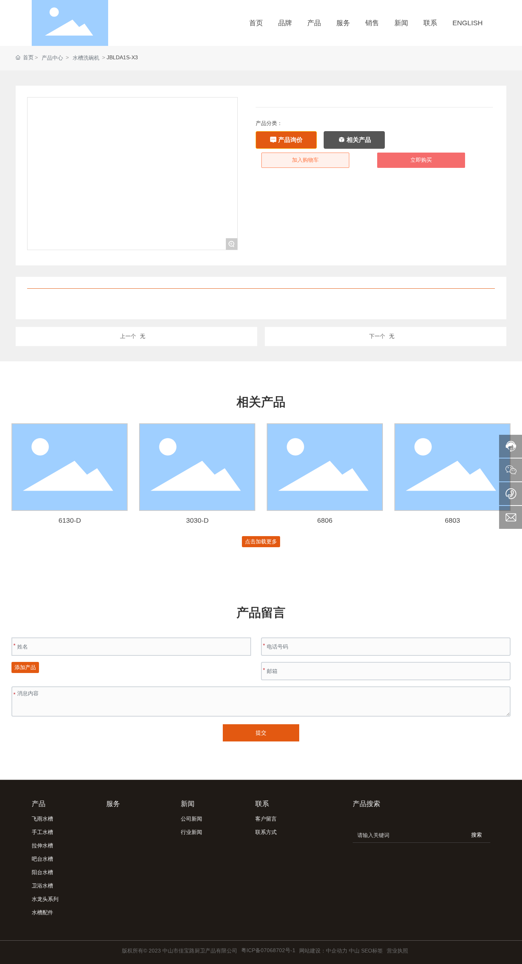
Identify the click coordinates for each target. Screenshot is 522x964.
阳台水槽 (42, 872)
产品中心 (52, 58)
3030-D (197, 520)
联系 (262, 804)
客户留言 (266, 819)
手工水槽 (42, 832)
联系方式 (266, 832)
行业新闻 (191, 832)
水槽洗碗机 (86, 58)
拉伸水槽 (42, 845)
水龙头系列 (45, 899)
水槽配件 (42, 912)
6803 (452, 520)
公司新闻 (191, 819)
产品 (38, 804)
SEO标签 (372, 951)
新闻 (188, 804)
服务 (113, 804)
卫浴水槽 (42, 886)
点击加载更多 (261, 541)
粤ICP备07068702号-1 (268, 950)
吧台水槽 (42, 859)
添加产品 (25, 667)
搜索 (476, 835)
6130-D (69, 520)
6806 (324, 520)
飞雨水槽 (42, 819)
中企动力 (336, 951)
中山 (354, 951)
